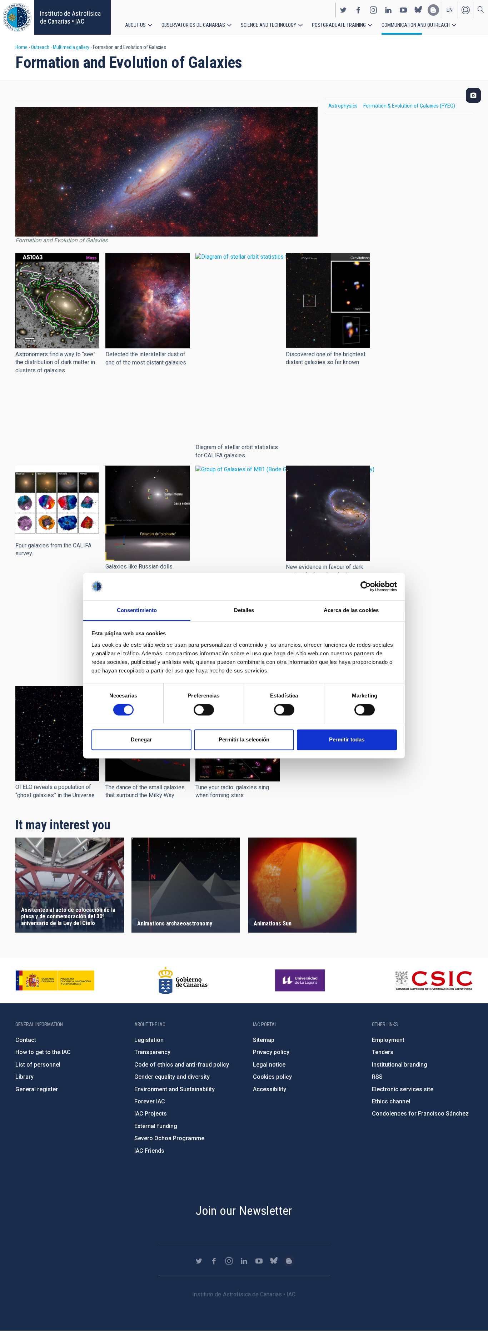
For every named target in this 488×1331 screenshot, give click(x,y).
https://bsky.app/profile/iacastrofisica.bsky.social (418, 10)
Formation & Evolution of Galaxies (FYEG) (409, 106)
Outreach (40, 47)
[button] (57, 300)
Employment (388, 1040)
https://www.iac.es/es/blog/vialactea (433, 10)
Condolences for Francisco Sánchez (420, 1113)
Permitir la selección (244, 739)
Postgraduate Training (339, 25)
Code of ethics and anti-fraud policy (181, 1064)
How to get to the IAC (43, 1052)
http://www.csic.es (433, 980)
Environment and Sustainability (174, 1089)
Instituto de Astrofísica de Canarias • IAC (70, 17)
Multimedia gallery (71, 47)
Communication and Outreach (416, 25)
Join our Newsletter (244, 1210)
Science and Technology (268, 25)
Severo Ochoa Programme (169, 1138)
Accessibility (269, 1089)
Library (24, 1076)
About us (135, 25)
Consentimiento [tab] (137, 610)
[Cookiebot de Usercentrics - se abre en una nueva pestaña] (365, 586)
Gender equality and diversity (172, 1076)
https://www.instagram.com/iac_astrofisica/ (373, 10)
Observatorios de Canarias (193, 25)
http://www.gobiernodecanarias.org (183, 980)
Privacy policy (271, 1052)
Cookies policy (272, 1076)
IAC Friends (149, 1150)
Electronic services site (402, 1089)
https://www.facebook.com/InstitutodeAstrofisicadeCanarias (358, 10)
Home (21, 47)
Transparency (152, 1052)
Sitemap (263, 1040)
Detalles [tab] (244, 610)
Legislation (149, 1040)
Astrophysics (343, 106)
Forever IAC (149, 1101)
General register (36, 1089)
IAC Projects (150, 1113)
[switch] (204, 709)
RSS (377, 1076)
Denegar (141, 739)
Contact (25, 1040)
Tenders (382, 1052)
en (450, 10)
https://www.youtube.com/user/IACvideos (403, 10)
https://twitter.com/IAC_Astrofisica (343, 10)
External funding (155, 1126)
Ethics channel (391, 1101)
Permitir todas (346, 739)
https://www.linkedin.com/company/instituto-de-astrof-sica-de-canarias (388, 10)
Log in (465, 10)
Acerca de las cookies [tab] (351, 610)
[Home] (17, 17)
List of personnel (37, 1064)
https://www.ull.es (301, 980)
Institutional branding (399, 1064)
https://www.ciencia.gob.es (55, 980)
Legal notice (269, 1064)
